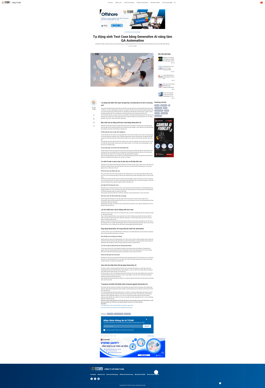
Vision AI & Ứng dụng (129, 2)
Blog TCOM (16, 3)
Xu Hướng (110, 2)
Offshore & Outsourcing (142, 2)
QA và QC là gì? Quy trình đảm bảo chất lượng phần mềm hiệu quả (116, 307)
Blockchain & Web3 (155, 2)
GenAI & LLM (118, 2)
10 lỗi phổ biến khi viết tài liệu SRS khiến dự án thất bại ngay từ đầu (117, 305)
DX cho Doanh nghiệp (167, 2)
